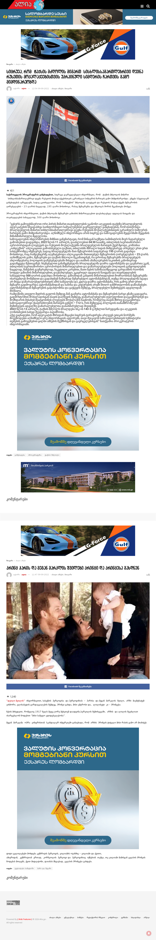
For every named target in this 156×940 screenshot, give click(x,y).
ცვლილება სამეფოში (24, 868)
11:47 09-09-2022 (40, 575)
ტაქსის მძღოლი (52, 455)
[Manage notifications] (148, 933)
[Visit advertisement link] (78, 46)
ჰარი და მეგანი (44, 868)
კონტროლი (113, 917)
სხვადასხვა (136, 917)
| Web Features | (25, 919)
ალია (24, 89)
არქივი (147, 917)
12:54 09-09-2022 (40, 89)
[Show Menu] (142, 6)
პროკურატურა (34, 455)
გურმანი (124, 917)
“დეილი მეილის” (15, 700)
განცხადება (20, 455)
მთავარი (9, 64)
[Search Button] (148, 6)
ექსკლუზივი (69, 917)
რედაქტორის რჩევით (96, 917)
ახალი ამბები (21, 64)
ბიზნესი (80, 917)
